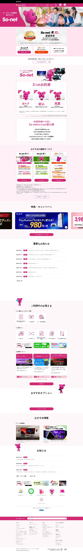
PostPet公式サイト (59, 536)
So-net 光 (18, 525)
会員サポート (45, 524)
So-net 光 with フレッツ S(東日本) (22, 532)
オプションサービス (20, 539)
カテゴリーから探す (59, 541)
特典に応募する (32, 530)
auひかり (18, 529)
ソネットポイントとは (33, 534)
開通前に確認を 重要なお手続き (48, 533)
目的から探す (58, 543)
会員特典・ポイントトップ (34, 528)
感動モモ (18, 542)
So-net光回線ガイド (20, 541)
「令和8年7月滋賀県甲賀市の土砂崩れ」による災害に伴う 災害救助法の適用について (43, 267)
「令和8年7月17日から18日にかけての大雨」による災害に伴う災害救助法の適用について (43, 250)
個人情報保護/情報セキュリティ (25, 548)
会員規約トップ (58, 531)
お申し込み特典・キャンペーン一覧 (41, 234)
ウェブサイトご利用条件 (35, 548)
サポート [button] (51, 5)
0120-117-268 (59, 51)
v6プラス (18, 536)
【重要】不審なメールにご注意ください (35, 276)
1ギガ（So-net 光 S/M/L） (21, 528)
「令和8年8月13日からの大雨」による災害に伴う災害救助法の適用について (41, 254)
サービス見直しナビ (46, 530)
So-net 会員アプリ (46, 535)
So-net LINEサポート (46, 536)
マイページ (58, 524)
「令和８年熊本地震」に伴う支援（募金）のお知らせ (25, 459)
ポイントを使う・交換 (33, 531)
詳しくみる (25, 52)
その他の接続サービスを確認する (41, 196)
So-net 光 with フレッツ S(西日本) (22, 534)
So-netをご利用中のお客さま (41, 61)
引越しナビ (44, 529)
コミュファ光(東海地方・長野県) (21, 531)
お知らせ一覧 (19, 280)
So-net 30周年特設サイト (20, 543)
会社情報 (17, 548)
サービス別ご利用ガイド (46, 532)
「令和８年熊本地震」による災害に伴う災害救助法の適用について (39, 259)
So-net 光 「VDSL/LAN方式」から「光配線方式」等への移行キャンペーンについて (30, 465)
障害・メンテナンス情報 (21, 476)
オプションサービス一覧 (41, 408)
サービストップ (19, 524)
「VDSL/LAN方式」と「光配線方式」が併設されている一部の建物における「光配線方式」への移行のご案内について (36, 471)
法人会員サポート (45, 525)
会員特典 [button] (47, 5)
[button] (56, 5)
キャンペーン (42, 5)
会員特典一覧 (41, 383)
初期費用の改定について (32, 272)
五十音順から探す (59, 544)
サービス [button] (36, 5)
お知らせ (57, 525)
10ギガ (18, 527)
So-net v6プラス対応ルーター (21, 538)
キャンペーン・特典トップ (34, 524)
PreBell (57, 537)
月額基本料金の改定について (33, 263)
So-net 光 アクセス (19, 535)
